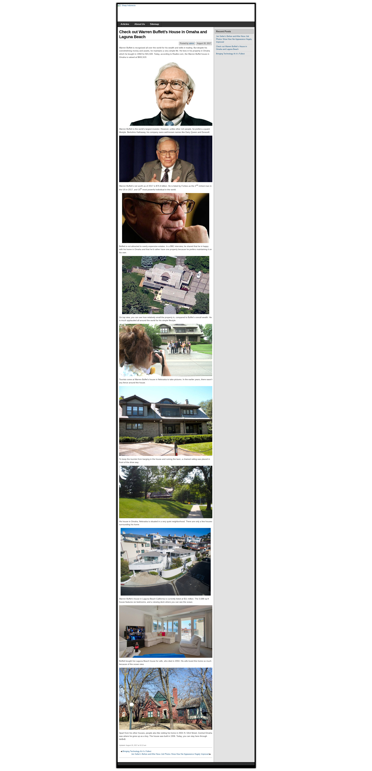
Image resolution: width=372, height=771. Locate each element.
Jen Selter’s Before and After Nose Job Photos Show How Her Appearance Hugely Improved (170, 754)
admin (191, 43)
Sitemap (154, 24)
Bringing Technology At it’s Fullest (137, 751)
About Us (139, 24)
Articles (125, 24)
